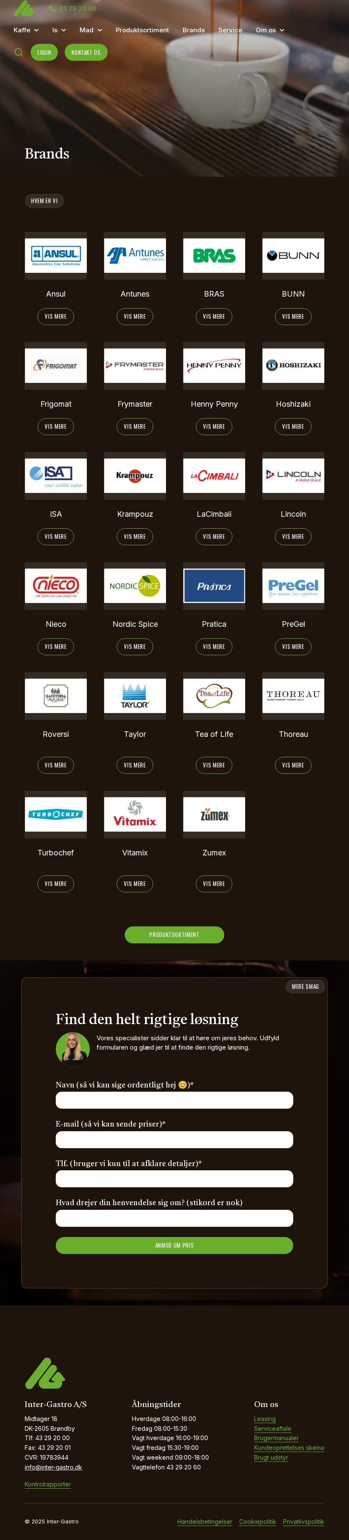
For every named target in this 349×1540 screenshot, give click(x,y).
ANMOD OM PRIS (174, 1245)
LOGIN (44, 52)
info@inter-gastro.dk (53, 1467)
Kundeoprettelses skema (289, 1447)
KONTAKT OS (86, 52)
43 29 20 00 (78, 8)
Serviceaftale (273, 1428)
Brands (194, 30)
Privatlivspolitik (303, 1521)
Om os (266, 30)
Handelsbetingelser (204, 1521)
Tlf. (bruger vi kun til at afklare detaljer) (129, 1164)
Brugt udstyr (271, 1457)
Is (54, 30)
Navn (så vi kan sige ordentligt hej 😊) (125, 1085)
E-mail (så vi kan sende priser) (111, 1124)
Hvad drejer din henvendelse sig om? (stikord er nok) (149, 1203)
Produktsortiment (142, 30)
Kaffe (22, 30)
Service (230, 30)
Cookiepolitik (257, 1521)
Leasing (265, 1418)
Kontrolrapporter (48, 1484)
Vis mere (55, 316)
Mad (87, 30)
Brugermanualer (276, 1437)
